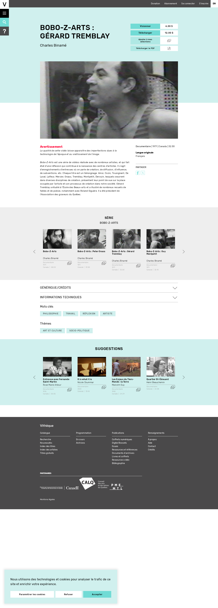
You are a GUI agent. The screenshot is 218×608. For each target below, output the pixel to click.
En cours (80, 439)
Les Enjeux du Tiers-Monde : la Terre (123, 380)
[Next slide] (184, 251)
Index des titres (47, 446)
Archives (80, 443)
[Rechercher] (4, 22)
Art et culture (52, 330)
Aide (150, 443)
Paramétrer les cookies (32, 594)
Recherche (45, 439)
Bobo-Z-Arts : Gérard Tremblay (123, 252)
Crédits (151, 449)
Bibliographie (118, 463)
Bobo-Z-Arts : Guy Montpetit (156, 252)
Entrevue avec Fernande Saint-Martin (56, 380)
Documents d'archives (123, 453)
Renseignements (156, 433)
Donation (155, 3)
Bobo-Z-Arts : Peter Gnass (91, 251)
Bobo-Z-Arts (49, 251)
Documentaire (143, 146)
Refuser (68, 594)
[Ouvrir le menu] (4, 13)
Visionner (150, 26)
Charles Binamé (53, 45)
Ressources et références (124, 449)
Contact (152, 446)
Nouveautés (46, 443)
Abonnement (170, 3)
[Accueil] (4, 4)
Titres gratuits (47, 453)
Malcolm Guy (118, 385)
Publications (118, 433)
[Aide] (4, 31)
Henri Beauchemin (156, 382)
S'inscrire (203, 3)
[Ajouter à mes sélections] (69, 263)
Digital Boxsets (119, 443)
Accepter (97, 594)
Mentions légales (47, 499)
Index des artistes (49, 449)
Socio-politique (79, 330)
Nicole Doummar (86, 382)
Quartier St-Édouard (158, 379)
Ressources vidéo (120, 460)
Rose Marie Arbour (52, 385)
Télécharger (149, 33)
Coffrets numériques (122, 439)
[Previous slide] (34, 251)
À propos (152, 439)
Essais (115, 446)
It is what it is (85, 379)
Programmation (83, 433)
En (214, 3)
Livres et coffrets (120, 456)
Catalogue (45, 433)
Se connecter (188, 3)
